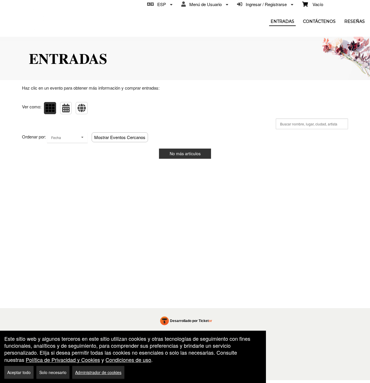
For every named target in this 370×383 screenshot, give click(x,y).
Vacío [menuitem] (315, 4)
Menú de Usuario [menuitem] (204, 4)
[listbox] (67, 137)
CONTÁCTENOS (319, 21)
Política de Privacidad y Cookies (63, 359)
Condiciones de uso (128, 359)
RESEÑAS (354, 21)
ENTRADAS (282, 21)
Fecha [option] (56, 137)
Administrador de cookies (98, 372)
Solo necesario (52, 372)
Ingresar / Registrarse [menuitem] (265, 4)
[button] (50, 108)
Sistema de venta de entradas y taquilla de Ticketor (186, 322)
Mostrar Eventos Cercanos (119, 137)
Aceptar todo (19, 372)
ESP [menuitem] (160, 4)
